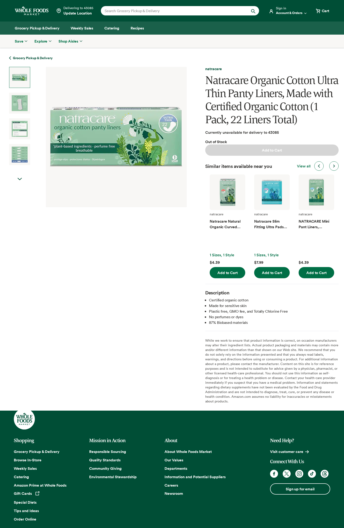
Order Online (25, 519)
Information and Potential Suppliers (195, 476)
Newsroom (174, 493)
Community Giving (105, 468)
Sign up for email (300, 489)
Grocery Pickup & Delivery (36, 451)
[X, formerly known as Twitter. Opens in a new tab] (287, 474)
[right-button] (334, 166)
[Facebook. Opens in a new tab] (274, 474)
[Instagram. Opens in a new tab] (299, 474)
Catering (21, 476)
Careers (171, 485)
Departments (176, 468)
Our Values (174, 460)
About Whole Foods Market (188, 451)
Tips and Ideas (26, 510)
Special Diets (25, 502)
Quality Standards (105, 460)
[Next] (103, 137)
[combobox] (172, 11)
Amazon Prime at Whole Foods (40, 485)
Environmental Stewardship (113, 476)
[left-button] (319, 166)
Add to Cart (272, 150)
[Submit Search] (253, 11)
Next (19, 179)
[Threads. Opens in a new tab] (325, 474)
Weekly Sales (25, 468)
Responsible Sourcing (107, 451)
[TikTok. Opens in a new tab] (312, 474)
